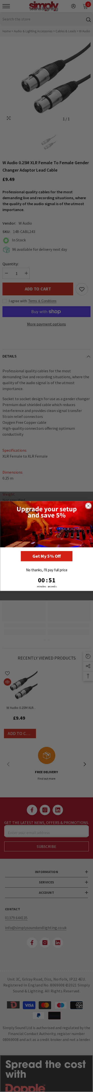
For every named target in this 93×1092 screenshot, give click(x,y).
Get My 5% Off (46, 556)
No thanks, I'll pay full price (46, 570)
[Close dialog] (88, 506)
